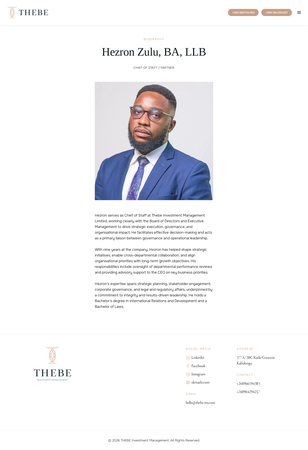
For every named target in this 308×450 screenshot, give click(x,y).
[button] (299, 12)
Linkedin (197, 357)
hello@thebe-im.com (200, 402)
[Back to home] (27, 12)
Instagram (197, 374)
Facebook (197, 366)
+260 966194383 (243, 12)
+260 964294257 (276, 12)
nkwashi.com (200, 382)
